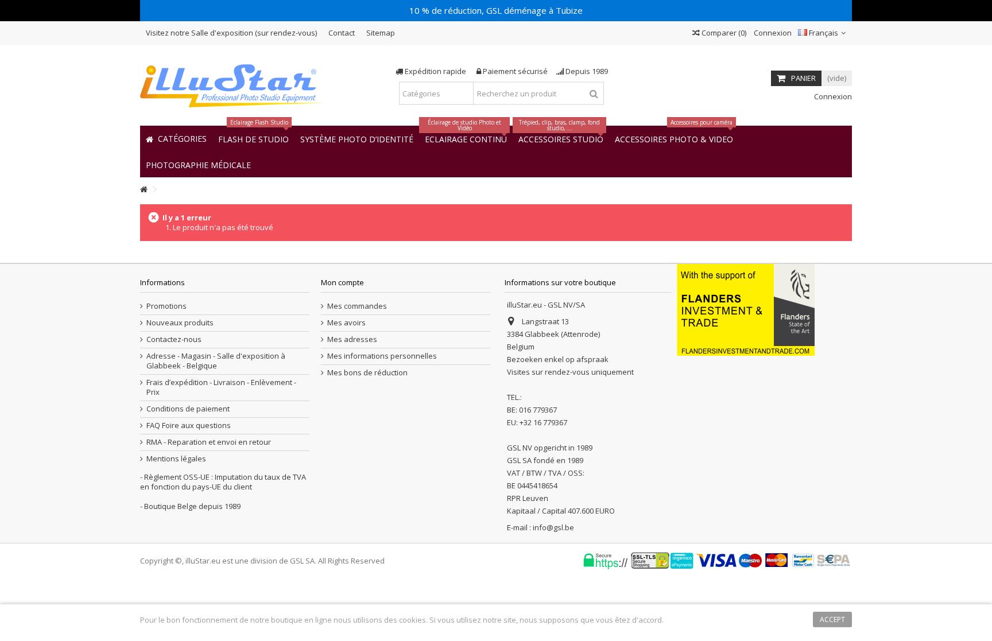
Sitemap (380, 33)
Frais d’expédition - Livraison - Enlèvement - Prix (221, 387)
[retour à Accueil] (143, 189)
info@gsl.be (553, 527)
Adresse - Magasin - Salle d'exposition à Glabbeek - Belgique (215, 361)
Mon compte (342, 282)
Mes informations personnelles (382, 356)
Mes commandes (357, 306)
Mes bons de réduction (367, 373)
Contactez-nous (174, 339)
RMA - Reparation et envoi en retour (208, 442)
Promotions (166, 306)
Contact (341, 33)
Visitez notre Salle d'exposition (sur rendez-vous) (231, 33)
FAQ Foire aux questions (188, 425)
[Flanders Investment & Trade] (746, 309)
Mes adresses (352, 339)
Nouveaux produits (180, 323)
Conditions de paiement (188, 409)
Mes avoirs (346, 323)
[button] (198, 164)
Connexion (772, 33)
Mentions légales (176, 459)
